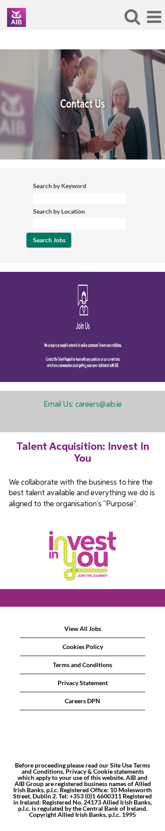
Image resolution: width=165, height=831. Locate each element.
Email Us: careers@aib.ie (83, 404)
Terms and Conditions (82, 664)
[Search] (132, 16)
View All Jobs (82, 628)
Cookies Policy (82, 646)
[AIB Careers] (13, 16)
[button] (154, 16)
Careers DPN (82, 701)
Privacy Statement (83, 682)
